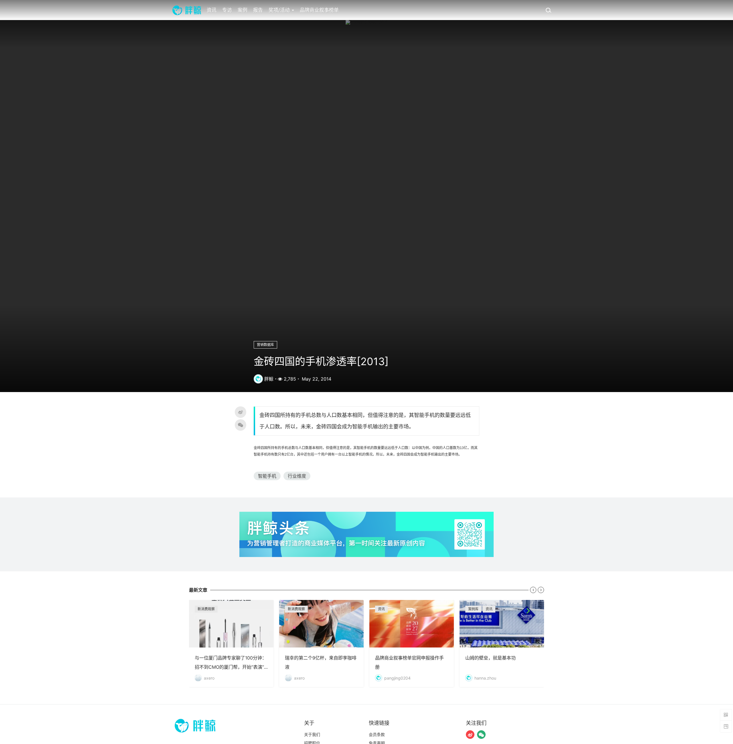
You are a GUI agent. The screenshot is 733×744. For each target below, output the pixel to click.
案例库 (473, 609)
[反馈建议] (726, 726)
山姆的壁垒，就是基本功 (502, 643)
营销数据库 (265, 345)
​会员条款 (377, 734)
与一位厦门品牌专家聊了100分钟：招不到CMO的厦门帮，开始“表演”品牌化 (231, 643)
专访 (227, 10)
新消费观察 (206, 609)
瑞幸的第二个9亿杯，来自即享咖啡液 (321, 643)
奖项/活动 (280, 10)
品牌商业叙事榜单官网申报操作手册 (411, 643)
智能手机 (267, 476)
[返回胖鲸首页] (186, 10)
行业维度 (297, 476)
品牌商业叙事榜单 (319, 10)
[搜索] (548, 10)
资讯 (211, 10)
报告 (258, 10)
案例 (242, 10)
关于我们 (312, 734)
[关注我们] (470, 734)
